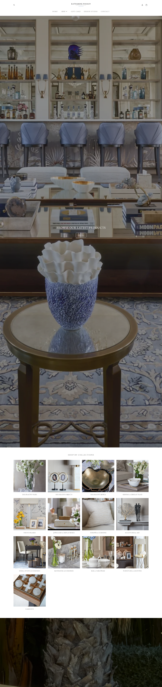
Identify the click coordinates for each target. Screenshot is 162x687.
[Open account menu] (142, 5)
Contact (105, 11)
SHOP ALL (81, 235)
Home (55, 11)
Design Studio (91, 11)
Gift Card (76, 11)
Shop (64, 11)
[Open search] (14, 5)
